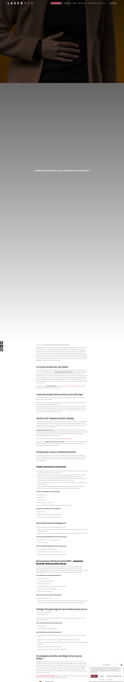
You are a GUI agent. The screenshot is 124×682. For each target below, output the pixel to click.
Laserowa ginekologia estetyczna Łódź (45, 675)
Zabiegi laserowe (66, 3)
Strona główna (39, 344)
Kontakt (103, 3)
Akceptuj (94, 676)
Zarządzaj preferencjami (114, 676)
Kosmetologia (74, 3)
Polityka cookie (102, 679)
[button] (121, 665)
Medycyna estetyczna (82, 3)
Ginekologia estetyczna (92, 3)
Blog (99, 3)
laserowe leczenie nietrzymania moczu (75, 386)
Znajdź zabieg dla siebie (56, 3)
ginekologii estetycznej (67, 438)
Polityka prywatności (109, 679)
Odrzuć (102, 676)
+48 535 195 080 (112, 3)
